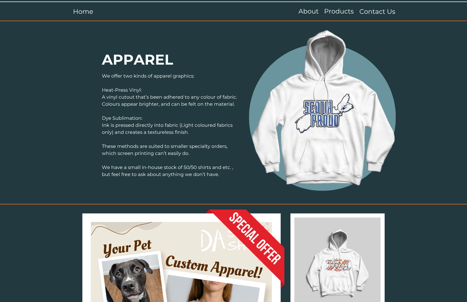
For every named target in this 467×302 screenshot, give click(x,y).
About (309, 12)
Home (83, 12)
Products (338, 12)
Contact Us (377, 12)
